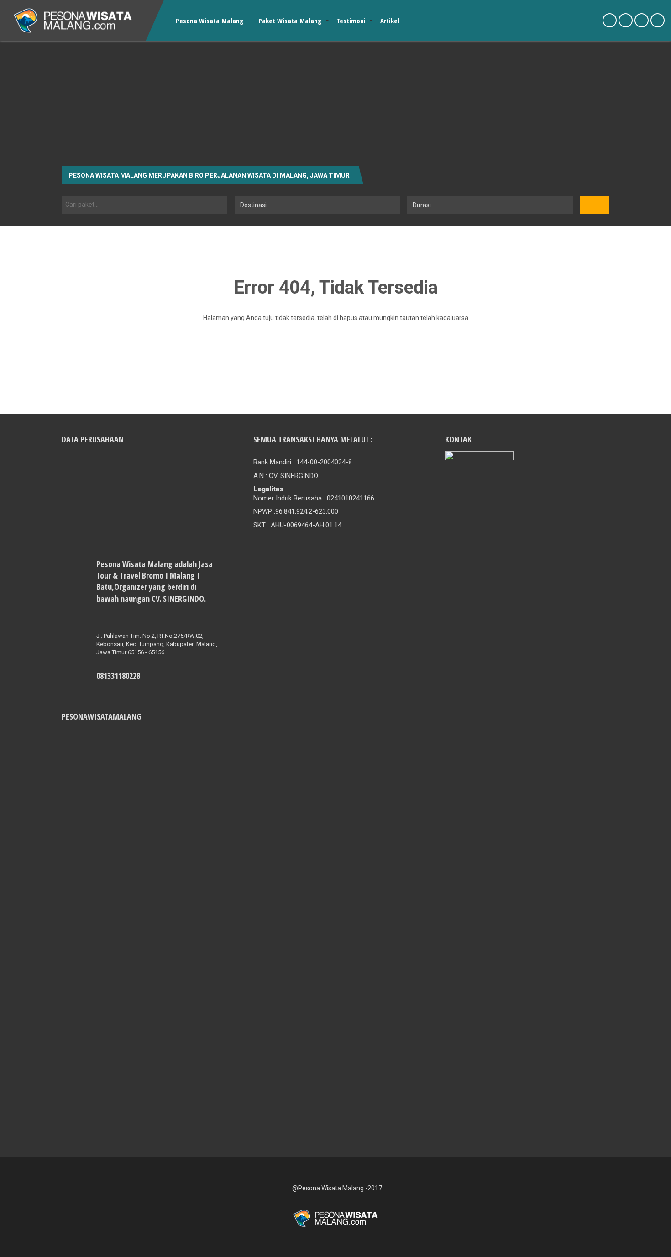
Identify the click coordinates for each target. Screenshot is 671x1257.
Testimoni (351, 20)
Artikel (389, 20)
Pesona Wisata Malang (210, 20)
